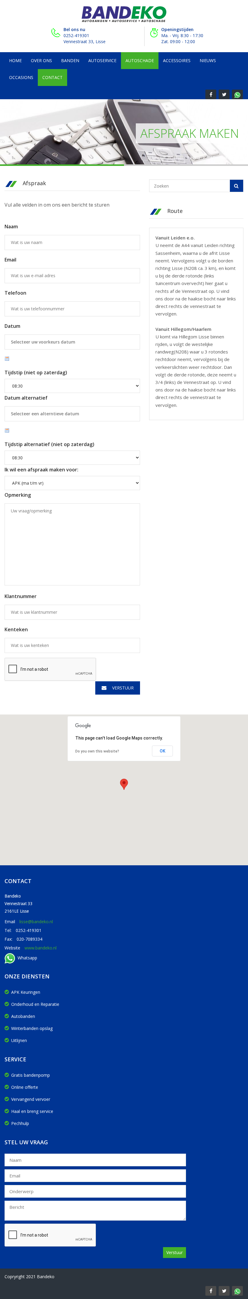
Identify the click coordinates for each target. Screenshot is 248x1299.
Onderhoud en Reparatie (35, 1004)
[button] (124, 784)
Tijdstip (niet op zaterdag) (36, 372)
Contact (52, 77)
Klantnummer (21, 596)
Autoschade (140, 60)
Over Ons (41, 60)
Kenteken (16, 629)
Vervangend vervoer (30, 1099)
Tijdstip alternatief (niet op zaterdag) (49, 444)
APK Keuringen (25, 992)
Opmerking (18, 495)
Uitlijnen (19, 1040)
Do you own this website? (97, 751)
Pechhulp (20, 1123)
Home (15, 60)
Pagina (193, 157)
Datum (12, 326)
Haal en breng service (32, 1111)
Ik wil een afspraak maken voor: (41, 469)
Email (10, 259)
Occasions (21, 77)
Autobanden (23, 1016)
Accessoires (177, 60)
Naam (11, 226)
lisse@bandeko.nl (36, 921)
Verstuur (122, 688)
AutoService (102, 60)
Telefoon (15, 293)
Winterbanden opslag (32, 1028)
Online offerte (24, 1087)
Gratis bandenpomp (30, 1075)
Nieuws (208, 60)
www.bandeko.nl (40, 948)
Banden (70, 60)
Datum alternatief (26, 397)
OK (162, 751)
